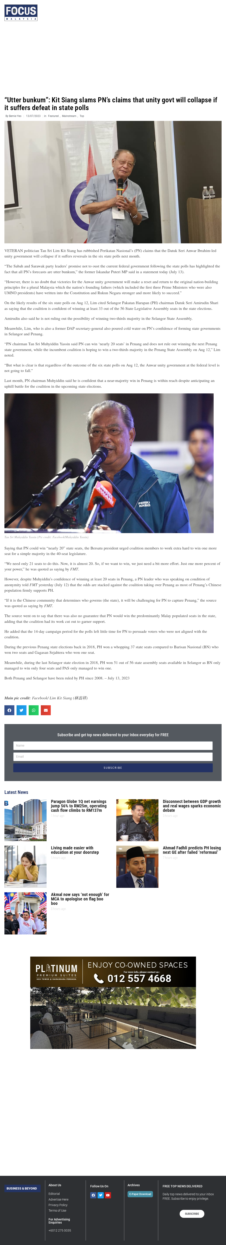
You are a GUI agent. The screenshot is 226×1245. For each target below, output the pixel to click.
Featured (53, 116)
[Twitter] (101, 1195)
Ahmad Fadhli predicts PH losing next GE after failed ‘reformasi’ (192, 850)
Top (82, 116)
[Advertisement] (113, 59)
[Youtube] (108, 1195)
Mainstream (69, 116)
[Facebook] (93, 1195)
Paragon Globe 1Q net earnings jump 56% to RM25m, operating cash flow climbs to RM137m (79, 806)
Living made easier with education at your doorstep (75, 850)
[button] (9, 710)
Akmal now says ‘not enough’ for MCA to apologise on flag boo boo (80, 899)
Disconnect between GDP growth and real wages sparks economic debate (192, 806)
